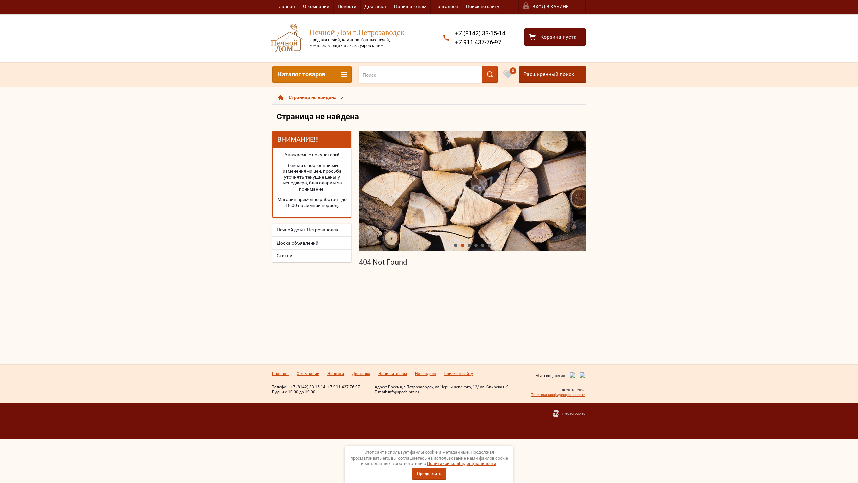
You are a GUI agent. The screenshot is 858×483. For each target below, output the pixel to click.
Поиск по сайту (482, 6)
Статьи (284, 255)
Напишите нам (410, 6)
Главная (285, 6)
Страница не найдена (313, 97)
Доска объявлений (297, 243)
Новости (347, 6)
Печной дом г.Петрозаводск (308, 229)
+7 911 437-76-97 (478, 42)
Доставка (375, 6)
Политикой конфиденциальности (461, 463)
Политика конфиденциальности (558, 395)
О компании (316, 6)
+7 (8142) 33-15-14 (480, 33)
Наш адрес (446, 6)
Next (364, 190)
